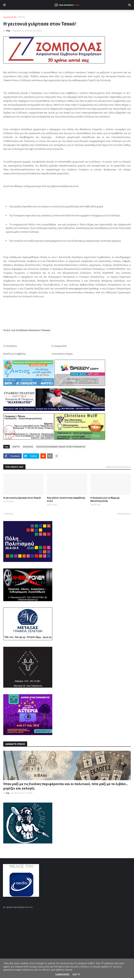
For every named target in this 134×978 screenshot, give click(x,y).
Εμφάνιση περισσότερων (118, 466)
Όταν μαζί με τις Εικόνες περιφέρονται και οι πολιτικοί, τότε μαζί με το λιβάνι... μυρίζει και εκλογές (65, 786)
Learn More (62, 974)
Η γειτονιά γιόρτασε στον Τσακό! (22, 497)
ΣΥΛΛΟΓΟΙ (28, 446)
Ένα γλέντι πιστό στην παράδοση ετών (66, 499)
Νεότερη (9, 513)
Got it (76, 974)
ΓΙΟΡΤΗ (21, 17)
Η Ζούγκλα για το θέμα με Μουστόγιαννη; (105, 499)
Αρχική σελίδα (9, 17)
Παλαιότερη (123, 513)
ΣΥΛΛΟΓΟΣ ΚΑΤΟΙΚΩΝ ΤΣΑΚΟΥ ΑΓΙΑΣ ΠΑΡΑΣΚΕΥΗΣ (60, 446)
